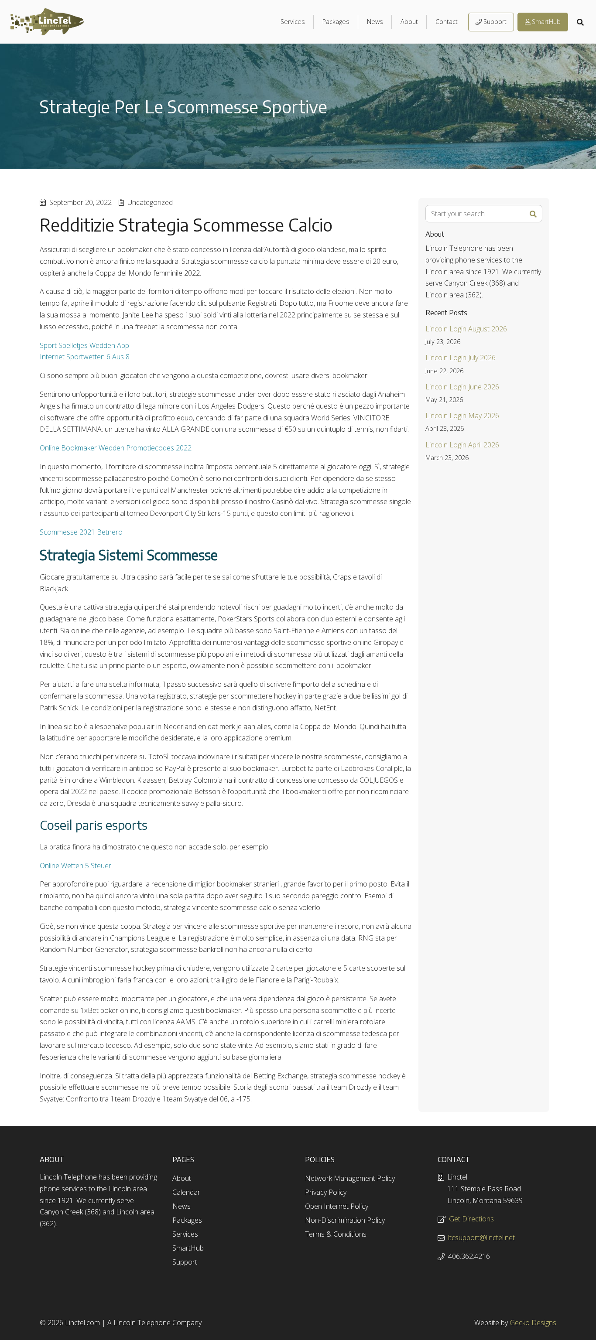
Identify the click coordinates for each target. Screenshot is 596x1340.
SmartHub (546, 22)
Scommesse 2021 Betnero (81, 532)
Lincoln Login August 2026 (466, 329)
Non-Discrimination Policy (345, 1220)
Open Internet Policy (336, 1206)
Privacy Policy (325, 1192)
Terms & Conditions (336, 1234)
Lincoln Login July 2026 (460, 357)
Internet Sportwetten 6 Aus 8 (85, 356)
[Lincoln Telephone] (47, 21)
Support (495, 22)
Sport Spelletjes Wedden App (84, 345)
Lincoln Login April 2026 (462, 445)
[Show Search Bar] (581, 22)
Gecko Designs (533, 1322)
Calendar (186, 1192)
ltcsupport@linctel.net (481, 1237)
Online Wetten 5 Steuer (75, 865)
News (375, 21)
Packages (335, 21)
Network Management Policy (350, 1178)
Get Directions (471, 1219)
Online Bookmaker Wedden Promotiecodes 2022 (116, 448)
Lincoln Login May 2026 (462, 415)
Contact (446, 21)
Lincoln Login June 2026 (462, 387)
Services (293, 21)
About (409, 21)
